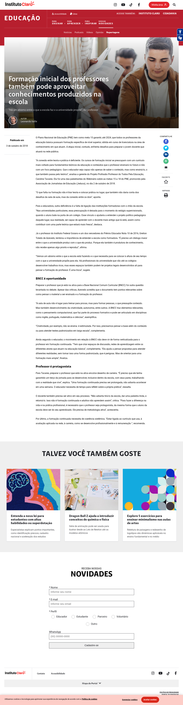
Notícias (68, 32)
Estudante (82, 616)
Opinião (100, 32)
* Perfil (53, 611)
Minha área (157, 5)
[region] (91, 700)
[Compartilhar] (166, 141)
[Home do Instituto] (19, 5)
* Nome (53, 587)
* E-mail (53, 599)
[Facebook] (139, 5)
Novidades (106, 23)
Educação (22, 19)
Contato (41, 674)
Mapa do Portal (89, 683)
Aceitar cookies (150, 700)
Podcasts (79, 32)
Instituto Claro (149, 13)
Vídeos (89, 32)
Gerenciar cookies (129, 700)
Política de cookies (89, 699)
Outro (94, 623)
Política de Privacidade (169, 692)
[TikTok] (131, 5)
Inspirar (91, 23)
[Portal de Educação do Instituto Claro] (15, 674)
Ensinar (57, 23)
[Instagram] (115, 5)
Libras (74, 14)
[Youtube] (123, 5)
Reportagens (112, 32)
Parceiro (102, 616)
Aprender (73, 23)
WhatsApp (55, 631)
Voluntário (122, 616)
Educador (61, 616)
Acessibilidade (60, 14)
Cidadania (170, 13)
